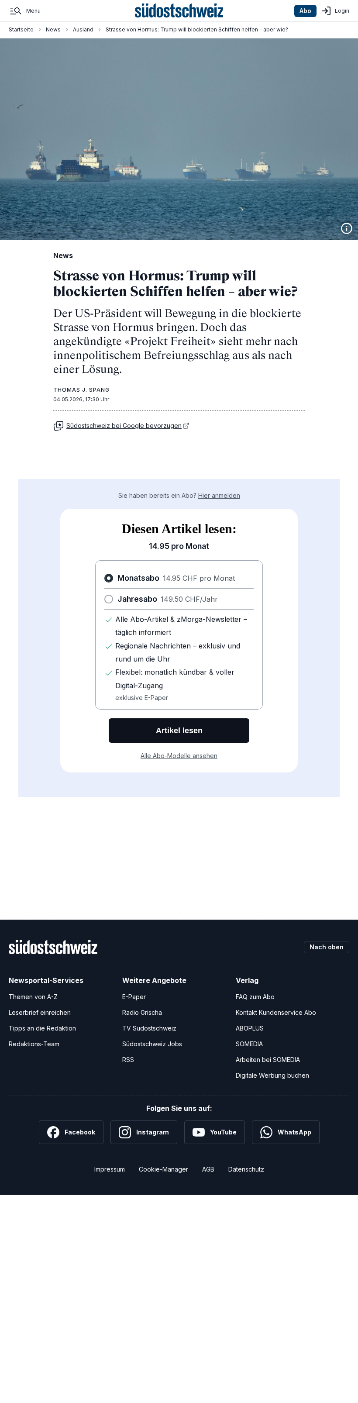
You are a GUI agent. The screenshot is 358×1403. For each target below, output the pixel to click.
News (53, 29)
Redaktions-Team (34, 1044)
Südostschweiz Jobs (152, 1044)
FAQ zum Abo (255, 996)
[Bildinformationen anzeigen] (347, 228)
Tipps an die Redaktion (42, 1028)
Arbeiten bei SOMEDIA (268, 1059)
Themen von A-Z (33, 996)
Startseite (21, 29)
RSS (128, 1059)
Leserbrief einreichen (40, 1012)
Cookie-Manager (163, 1169)
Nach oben (327, 947)
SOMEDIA (249, 1044)
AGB (208, 1169)
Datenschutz (246, 1169)
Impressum (109, 1169)
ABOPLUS (250, 1028)
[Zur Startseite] (179, 10)
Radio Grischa (142, 1012)
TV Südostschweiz (149, 1028)
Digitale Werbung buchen (272, 1075)
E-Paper (134, 996)
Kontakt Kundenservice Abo (276, 1012)
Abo (305, 10)
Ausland (83, 29)
